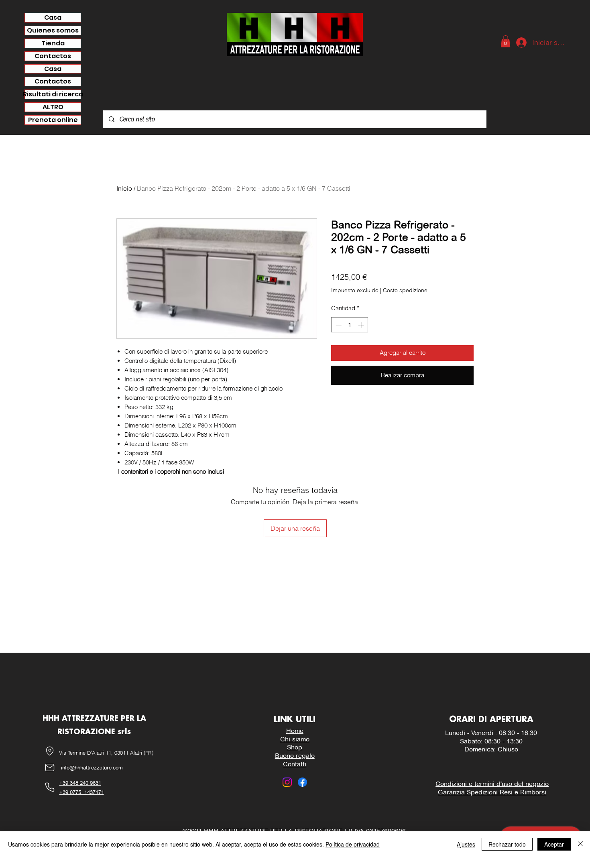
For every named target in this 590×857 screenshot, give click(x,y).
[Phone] (50, 787)
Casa (52, 17)
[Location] (50, 751)
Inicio (124, 188)
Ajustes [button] (466, 844)
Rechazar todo (507, 844)
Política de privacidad (353, 844)
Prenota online (53, 120)
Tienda (53, 43)
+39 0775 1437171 (81, 792)
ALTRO (53, 107)
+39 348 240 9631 (80, 783)
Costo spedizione (405, 290)
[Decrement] (337, 325)
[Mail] (50, 767)
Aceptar (554, 844)
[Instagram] (287, 782)
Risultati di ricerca (53, 94)
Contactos (53, 56)
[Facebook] (302, 782)
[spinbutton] (349, 325)
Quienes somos (53, 30)
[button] (505, 41)
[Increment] (361, 325)
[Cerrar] (580, 844)
